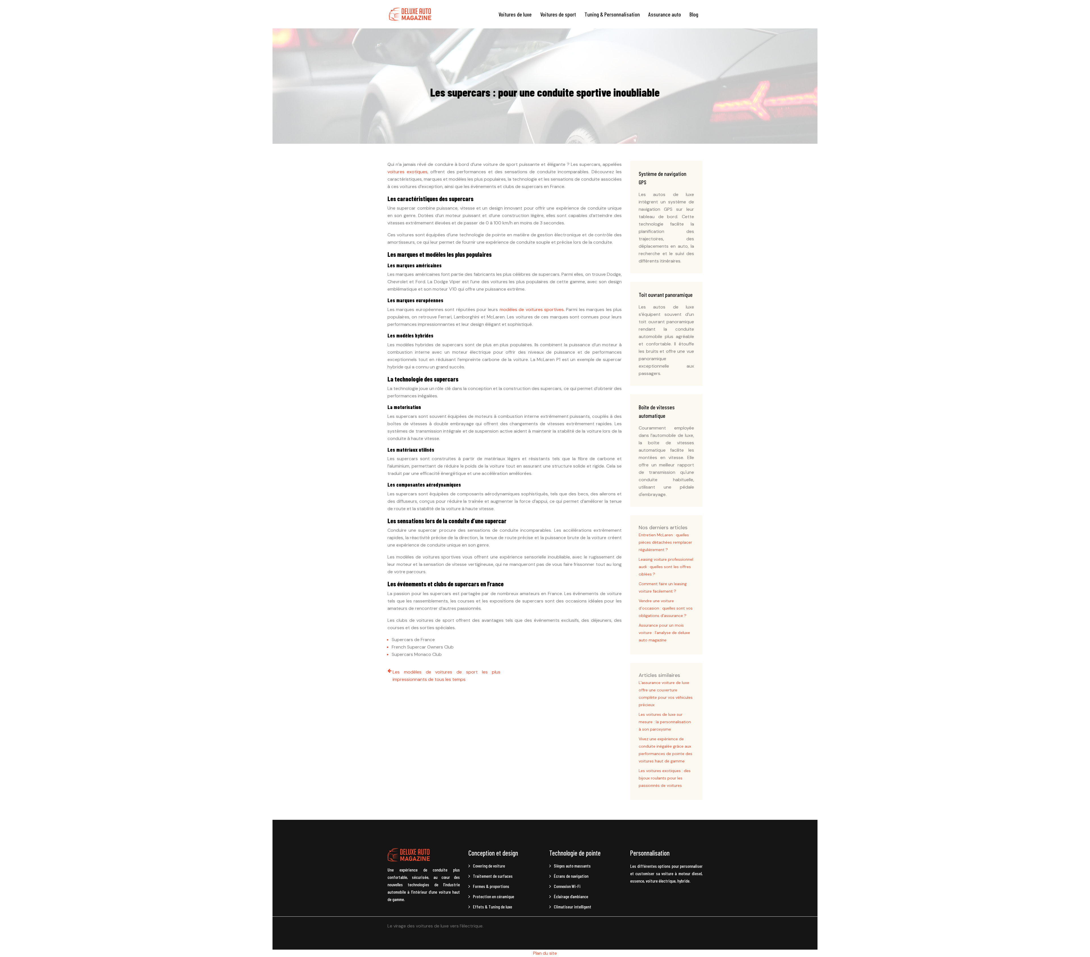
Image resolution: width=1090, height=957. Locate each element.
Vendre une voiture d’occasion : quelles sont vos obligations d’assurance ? (666, 608)
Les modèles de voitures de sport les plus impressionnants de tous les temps (446, 675)
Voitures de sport (558, 14)
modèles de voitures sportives (532, 309)
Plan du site (545, 953)
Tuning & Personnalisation (612, 14)
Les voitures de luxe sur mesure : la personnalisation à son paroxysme (665, 722)
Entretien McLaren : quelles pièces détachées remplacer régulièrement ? (665, 542)
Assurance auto (664, 14)
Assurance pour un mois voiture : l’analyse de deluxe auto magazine (664, 633)
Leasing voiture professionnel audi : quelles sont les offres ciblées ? (666, 567)
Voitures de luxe (515, 14)
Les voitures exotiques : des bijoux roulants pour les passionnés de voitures (665, 778)
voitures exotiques (407, 172)
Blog (693, 14)
